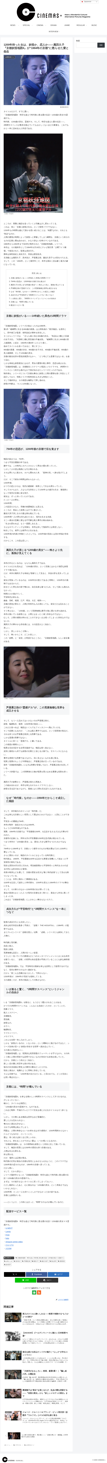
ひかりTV (10, 1245)
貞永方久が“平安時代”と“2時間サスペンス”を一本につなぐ (32, 295)
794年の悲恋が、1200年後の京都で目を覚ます (28, 281)
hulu (7, 1238)
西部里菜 (62, 1261)
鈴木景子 (8, 1264)
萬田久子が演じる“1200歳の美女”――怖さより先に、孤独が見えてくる (37, 285)
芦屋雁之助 (27, 1261)
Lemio (8, 1232)
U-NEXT (9, 1228)
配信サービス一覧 (17, 305)
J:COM (8, 1248)
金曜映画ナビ (9, 1258)
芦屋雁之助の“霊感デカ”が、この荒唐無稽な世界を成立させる (34, 288)
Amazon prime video (14, 1242)
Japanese (87, 1)
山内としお (9, 1261)
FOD (8, 1235)
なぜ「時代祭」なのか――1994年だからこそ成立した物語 (33, 292)
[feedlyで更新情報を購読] (34, 1292)
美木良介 (17, 1261)
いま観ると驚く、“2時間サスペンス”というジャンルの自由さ (33, 298)
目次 (34, 273)
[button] (47, 1280)
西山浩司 (53, 1261)
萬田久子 (35, 1261)
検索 (78, 41)
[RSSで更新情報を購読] (39, 1292)
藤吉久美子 (45, 1261)
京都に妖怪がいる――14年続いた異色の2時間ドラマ (30, 278)
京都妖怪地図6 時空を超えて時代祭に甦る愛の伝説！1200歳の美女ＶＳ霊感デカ (40, 1258)
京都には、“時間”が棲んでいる (22, 302)
